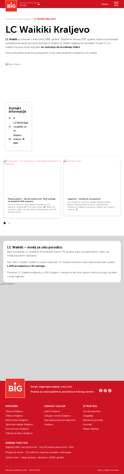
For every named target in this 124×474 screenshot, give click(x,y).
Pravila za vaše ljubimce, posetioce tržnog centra (62, 391)
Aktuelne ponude (93, 420)
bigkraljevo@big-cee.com (55, 386)
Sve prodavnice (92, 411)
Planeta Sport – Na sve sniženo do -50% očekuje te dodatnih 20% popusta (32, 200)
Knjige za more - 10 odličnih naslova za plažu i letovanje (38, 452)
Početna (9, 19)
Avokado (115, 470)
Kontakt (87, 424)
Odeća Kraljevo (23, 19)
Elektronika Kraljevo (16, 420)
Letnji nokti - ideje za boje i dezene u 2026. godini (34, 457)
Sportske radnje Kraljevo (19, 424)
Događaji (88, 415)
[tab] (5, 223)
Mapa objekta (90, 428)
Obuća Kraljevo (14, 411)
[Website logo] (11, 6)
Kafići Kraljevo (52, 411)
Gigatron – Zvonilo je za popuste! (84, 199)
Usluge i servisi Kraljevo (57, 415)
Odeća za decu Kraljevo (19, 433)
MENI (116, 5)
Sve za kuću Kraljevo (17, 428)
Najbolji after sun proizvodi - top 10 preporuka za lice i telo (39, 447)
